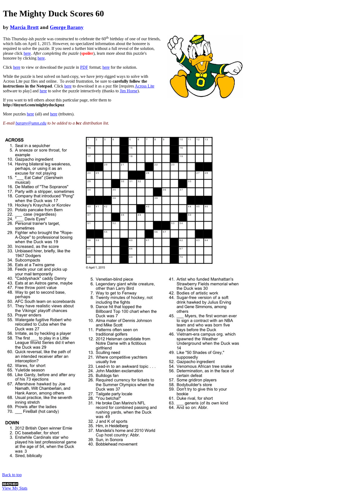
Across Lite (144, 86)
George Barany (67, 27)
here (27, 53)
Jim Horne (128, 91)
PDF (84, 67)
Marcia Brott (24, 27)
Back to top (12, 474)
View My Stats (14, 488)
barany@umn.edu (31, 123)
